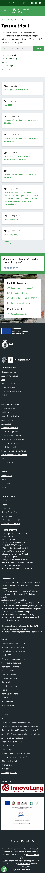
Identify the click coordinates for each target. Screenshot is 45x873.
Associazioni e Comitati (10, 523)
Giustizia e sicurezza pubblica (12, 439)
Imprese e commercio (9, 443)
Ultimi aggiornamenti (9, 693)
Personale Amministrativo (11, 391)
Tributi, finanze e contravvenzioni (14, 454)
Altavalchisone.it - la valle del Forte (15, 753)
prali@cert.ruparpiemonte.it (17, 548)
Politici (4, 395)
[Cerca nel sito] (38, 11)
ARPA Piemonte (7, 745)
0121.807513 (10, 536)
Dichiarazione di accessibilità (12, 647)
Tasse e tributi (6, 475)
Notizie (4, 479)
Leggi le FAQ (6, 655)
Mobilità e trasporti (8, 446)
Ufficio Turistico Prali (9, 761)
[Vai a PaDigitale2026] (16, 360)
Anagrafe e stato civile (10, 416)
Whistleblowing (7, 705)
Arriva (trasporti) (7, 749)
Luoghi (4, 504)
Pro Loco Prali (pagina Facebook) (14, 757)
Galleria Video (6, 515)
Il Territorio (5, 508)
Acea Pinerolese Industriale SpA (14, 737)
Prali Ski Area (6, 718)
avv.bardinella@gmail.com (17, 628)
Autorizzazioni (6, 423)
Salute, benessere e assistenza (13, 450)
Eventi (4, 500)
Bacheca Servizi (7, 670)
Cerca (38, 48)
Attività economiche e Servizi (13, 519)
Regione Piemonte (9, 3)
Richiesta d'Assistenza (10, 666)
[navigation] (4, 10)
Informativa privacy (9, 678)
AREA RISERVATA (22, 869)
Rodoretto (5, 768)
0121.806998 (10, 539)
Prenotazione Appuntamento (13, 658)
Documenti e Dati (8, 383)
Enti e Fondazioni (8, 387)
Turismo (4, 458)
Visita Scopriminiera (9, 772)
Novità (9, 19)
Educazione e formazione (11, 435)
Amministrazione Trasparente (13, 643)
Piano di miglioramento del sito (13, 651)
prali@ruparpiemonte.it (16, 550)
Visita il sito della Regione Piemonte (15, 722)
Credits (4, 689)
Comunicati (5, 483)
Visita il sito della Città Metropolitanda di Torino (20, 726)
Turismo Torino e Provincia (11, 741)
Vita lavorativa (7, 462)
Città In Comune (32, 854)
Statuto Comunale (8, 674)
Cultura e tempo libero (10, 431)
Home (3, 19)
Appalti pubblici (7, 419)
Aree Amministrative (9, 375)
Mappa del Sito (7, 701)
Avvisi (3, 487)
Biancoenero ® (24, 863)
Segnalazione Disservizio (11, 662)
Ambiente (5, 412)
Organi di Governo (8, 371)
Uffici (3, 379)
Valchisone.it (6, 764)
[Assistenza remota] (21, 857)
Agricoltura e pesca (9, 408)
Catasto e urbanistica (9, 427)
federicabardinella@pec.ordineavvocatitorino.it (23, 631)
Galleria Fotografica (9, 512)
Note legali (5, 682)
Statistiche (5, 697)
